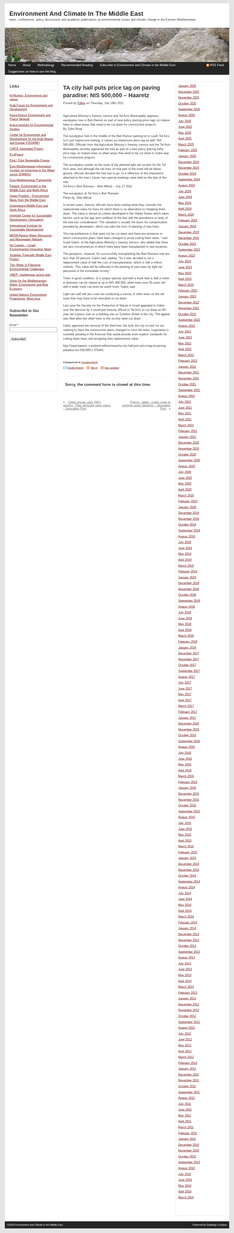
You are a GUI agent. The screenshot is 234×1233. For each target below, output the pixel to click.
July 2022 (184, 331)
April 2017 (184, 700)
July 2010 (184, 1174)
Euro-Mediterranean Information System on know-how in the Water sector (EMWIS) (32, 170)
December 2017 (188, 653)
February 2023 (187, 290)
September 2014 (189, 881)
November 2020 (188, 448)
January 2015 (187, 858)
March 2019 (186, 565)
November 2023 (188, 238)
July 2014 (184, 893)
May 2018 (184, 624)
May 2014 (184, 905)
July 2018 (184, 612)
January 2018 (187, 647)
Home (12, 65)
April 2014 (184, 911)
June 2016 (185, 758)
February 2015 (187, 852)
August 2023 (186, 255)
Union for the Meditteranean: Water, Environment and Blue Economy (29, 284)
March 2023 (186, 285)
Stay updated (111, 367)
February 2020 (187, 501)
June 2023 (185, 267)
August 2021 (186, 396)
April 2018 (184, 630)
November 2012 (188, 1010)
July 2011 (184, 1104)
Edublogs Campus (217, 1224)
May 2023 (184, 273)
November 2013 (188, 940)
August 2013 (186, 957)
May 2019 (184, 554)
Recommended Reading (77, 65)
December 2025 (188, 92)
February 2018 (187, 641)
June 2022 (185, 337)
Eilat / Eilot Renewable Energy (30, 160)
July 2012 (184, 1033)
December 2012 (188, 1004)
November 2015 (188, 799)
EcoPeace (16, 154)
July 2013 (184, 963)
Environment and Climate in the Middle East (76, 13)
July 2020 (184, 472)
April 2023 (184, 279)
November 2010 (188, 1150)
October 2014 (187, 875)
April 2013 (184, 981)
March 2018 (186, 635)
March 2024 (186, 214)
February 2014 (187, 922)
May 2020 (184, 483)
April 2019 (184, 559)
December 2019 (188, 513)
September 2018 (189, 600)
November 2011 (188, 1080)
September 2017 (189, 671)
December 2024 (188, 162)
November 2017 (188, 659)
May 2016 (184, 764)
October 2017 (187, 665)
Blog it (94, 367)
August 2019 (186, 536)
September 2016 (189, 741)
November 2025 (188, 97)
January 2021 (187, 437)
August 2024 (186, 185)
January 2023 (187, 296)
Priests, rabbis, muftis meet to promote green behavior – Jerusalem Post (146, 405)
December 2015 (188, 793)
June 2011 (185, 1109)
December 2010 (188, 1145)
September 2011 (189, 1092)
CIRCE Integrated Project (26, 148)
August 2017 (186, 677)
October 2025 (187, 103)
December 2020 (188, 442)
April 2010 (184, 1191)
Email (14, 325)
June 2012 (185, 1039)
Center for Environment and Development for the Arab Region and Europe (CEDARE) (31, 139)
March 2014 (186, 916)
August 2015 (186, 817)
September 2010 (189, 1162)
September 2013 (189, 952)
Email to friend (75, 367)
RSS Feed (217, 65)
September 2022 (189, 320)
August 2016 (186, 747)
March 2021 (186, 425)
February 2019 (187, 571)
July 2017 (184, 682)
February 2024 (187, 220)
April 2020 (184, 489)
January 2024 (187, 226)
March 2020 (186, 495)
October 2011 (187, 1086)
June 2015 (185, 829)
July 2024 (184, 191)
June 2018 (185, 618)
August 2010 (186, 1168)
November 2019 (188, 519)
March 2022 (186, 355)
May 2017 (184, 694)
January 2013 (187, 998)
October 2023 (187, 244)
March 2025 (186, 144)
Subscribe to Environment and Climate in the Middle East (138, 65)
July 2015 (184, 823)
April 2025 (184, 138)
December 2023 (188, 232)
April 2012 (184, 1051)
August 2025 (186, 115)
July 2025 (184, 121)
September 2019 (189, 530)
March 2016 (186, 776)
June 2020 (185, 478)
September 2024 (189, 179)
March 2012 (186, 1057)
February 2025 (187, 150)
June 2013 (185, 969)
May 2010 (184, 1185)
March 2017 (186, 706)
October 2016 (187, 735)
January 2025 (187, 156)
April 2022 (184, 349)
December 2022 (188, 302)
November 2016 (188, 729)
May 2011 (184, 1115)
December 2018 (188, 583)
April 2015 (184, 840)
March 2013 (186, 987)
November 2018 (188, 589)
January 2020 (187, 507)
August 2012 (186, 1027)
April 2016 (184, 770)
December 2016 (188, 723)
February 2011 (187, 1133)
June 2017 (185, 688)
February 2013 (187, 992)
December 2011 (188, 1074)
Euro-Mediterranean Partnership (30, 180)
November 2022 (188, 308)
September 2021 (189, 390)
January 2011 (187, 1139)
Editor (81, 103)
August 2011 (186, 1098)
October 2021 (187, 384)
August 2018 (186, 606)
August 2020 (186, 466)
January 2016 (187, 788)
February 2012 (187, 1063)
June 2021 (185, 407)
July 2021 (184, 401)
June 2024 (185, 197)
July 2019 (184, 542)
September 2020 (189, 460)
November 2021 (188, 378)
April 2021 (184, 419)
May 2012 (184, 1045)
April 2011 (184, 1121)
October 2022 (187, 314)
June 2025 (185, 127)
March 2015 (186, 846)
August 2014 (186, 887)
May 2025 (184, 132)
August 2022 (186, 326)
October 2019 (187, 524)
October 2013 (187, 946)
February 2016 (187, 782)
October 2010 (187, 1156)
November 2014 (188, 870)
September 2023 (189, 249)
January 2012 (187, 1068)
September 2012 (189, 1022)
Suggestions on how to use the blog (32, 71)
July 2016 (184, 753)
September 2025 (189, 109)
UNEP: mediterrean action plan (30, 275)
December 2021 (188, 372)
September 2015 (189, 811)
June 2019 (185, 548)
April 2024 (184, 208)
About (27, 65)
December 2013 (188, 934)
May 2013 (184, 975)
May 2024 (184, 203)
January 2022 (187, 366)
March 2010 (186, 1197)
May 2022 (184, 343)
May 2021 (184, 413)
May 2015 (184, 834)
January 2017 (187, 718)
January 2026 (187, 86)
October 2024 (187, 173)
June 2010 (185, 1180)
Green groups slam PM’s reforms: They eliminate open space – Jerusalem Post (87, 405)
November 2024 (188, 167)
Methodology (45, 65)
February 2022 (187, 361)
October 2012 (187, 1016)
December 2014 (188, 864)
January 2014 (187, 928)
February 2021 (187, 431)
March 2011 (186, 1127)
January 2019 (187, 577)
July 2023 (184, 261)
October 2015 (187, 805)
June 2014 (185, 899)
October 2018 (187, 594)
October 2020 (187, 454)
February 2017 (187, 712)
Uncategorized (89, 362)
